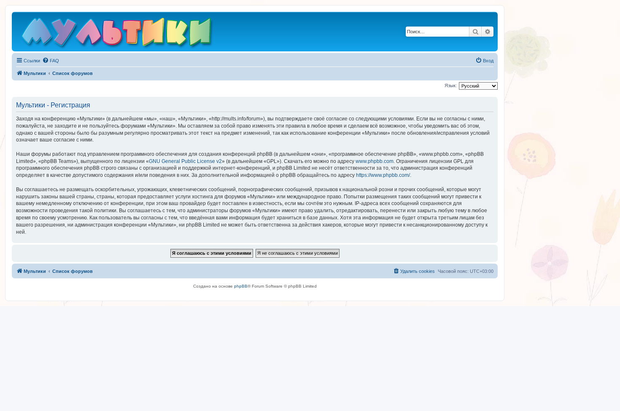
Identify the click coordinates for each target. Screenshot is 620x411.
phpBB (241, 286)
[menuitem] (50, 61)
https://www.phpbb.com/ (383, 175)
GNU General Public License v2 (185, 161)
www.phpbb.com (375, 161)
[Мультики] (117, 33)
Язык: (451, 85)
